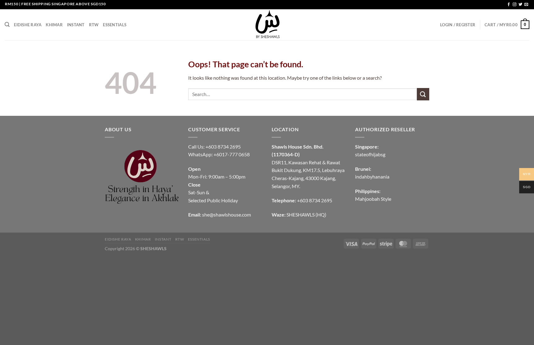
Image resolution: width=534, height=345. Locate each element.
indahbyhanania (372, 176)
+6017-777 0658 (232, 154)
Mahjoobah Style (373, 199)
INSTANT (76, 24)
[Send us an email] (526, 4)
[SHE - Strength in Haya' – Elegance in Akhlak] (267, 24)
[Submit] (423, 94)
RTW (94, 24)
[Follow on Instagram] (514, 4)
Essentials (114, 24)
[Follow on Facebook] (509, 4)
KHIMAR (54, 24)
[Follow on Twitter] (520, 4)
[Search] (7, 25)
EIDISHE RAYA (27, 24)
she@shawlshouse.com (226, 214)
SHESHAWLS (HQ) (306, 214)
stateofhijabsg (370, 154)
